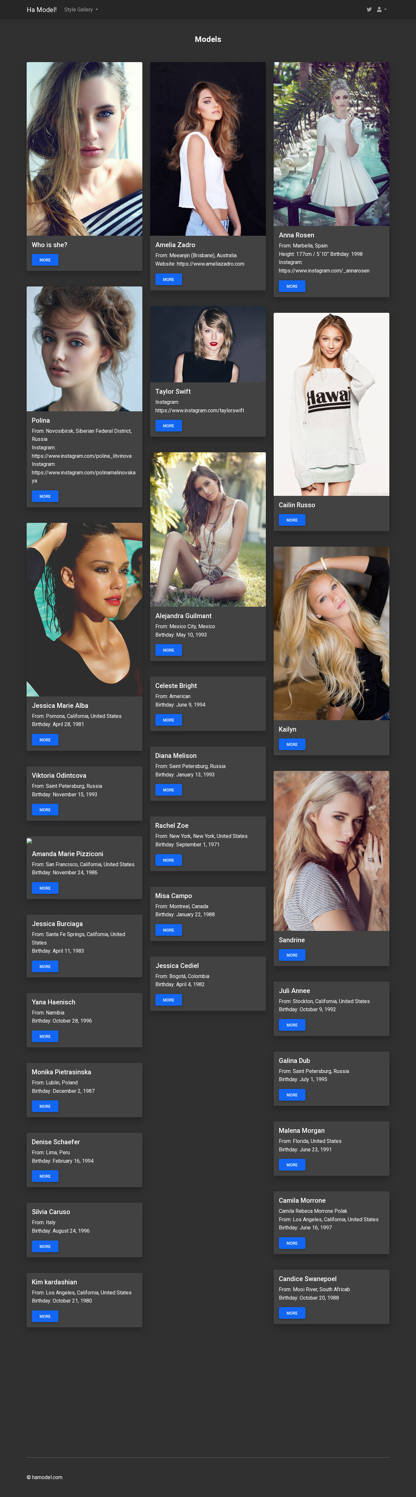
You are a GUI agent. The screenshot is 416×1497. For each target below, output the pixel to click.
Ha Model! (42, 10)
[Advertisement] (208, 1396)
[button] (381, 10)
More (45, 260)
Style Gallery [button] (79, 10)
